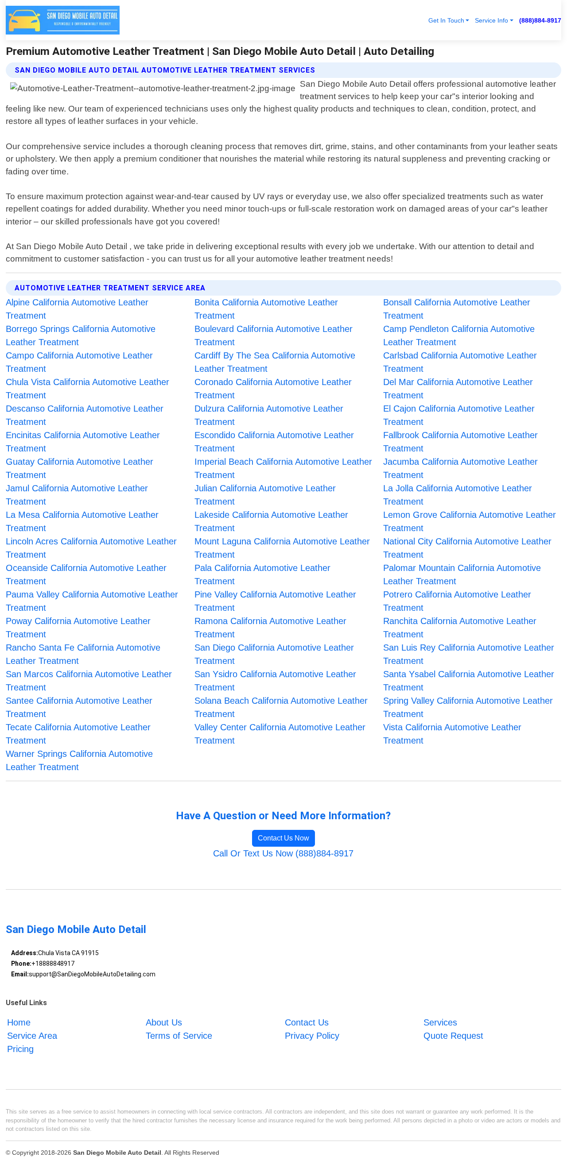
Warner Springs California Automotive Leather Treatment (79, 760)
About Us (164, 1022)
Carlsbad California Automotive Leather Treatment (460, 362)
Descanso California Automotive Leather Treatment (84, 415)
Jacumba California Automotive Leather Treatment (460, 468)
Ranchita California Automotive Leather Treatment (459, 627)
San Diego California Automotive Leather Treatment (274, 654)
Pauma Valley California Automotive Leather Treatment (92, 601)
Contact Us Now (283, 838)
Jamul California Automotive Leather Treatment (77, 494)
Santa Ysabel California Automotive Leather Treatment (468, 680)
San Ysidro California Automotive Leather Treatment (275, 680)
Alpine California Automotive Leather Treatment (77, 308)
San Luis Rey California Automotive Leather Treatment (468, 654)
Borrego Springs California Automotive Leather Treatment (80, 335)
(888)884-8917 (540, 20)
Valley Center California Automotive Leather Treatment (279, 733)
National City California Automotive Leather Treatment (467, 547)
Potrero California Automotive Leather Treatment (457, 601)
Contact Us (307, 1022)
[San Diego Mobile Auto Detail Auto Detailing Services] (63, 20)
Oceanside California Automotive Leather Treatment (86, 574)
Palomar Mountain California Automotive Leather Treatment (462, 574)
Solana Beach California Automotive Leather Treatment (281, 707)
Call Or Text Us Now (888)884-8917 (283, 853)
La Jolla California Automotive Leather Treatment (457, 494)
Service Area (32, 1036)
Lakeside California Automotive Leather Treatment (271, 521)
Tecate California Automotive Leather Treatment (78, 733)
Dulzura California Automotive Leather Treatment (268, 415)
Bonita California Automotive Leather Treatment (266, 308)
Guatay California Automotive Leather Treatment (79, 468)
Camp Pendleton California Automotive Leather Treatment (459, 335)
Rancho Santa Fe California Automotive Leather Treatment (83, 654)
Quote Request (453, 1036)
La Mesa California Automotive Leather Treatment (82, 521)
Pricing (20, 1049)
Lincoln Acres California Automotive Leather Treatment (91, 547)
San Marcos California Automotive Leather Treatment (89, 680)
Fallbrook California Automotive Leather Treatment (460, 441)
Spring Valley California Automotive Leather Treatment (468, 707)
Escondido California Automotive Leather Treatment (274, 441)
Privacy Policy (312, 1036)
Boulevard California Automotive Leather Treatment (273, 335)
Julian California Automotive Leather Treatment (265, 494)
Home (19, 1022)
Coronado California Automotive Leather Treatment (273, 388)
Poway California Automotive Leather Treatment (78, 627)
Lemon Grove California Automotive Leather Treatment (469, 521)
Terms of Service (179, 1036)
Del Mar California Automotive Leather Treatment (458, 388)
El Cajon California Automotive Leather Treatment (459, 415)
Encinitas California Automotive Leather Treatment (83, 441)
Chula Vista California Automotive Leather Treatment (87, 388)
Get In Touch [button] (446, 20)
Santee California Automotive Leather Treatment (79, 707)
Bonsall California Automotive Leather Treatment (456, 308)
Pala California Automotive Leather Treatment (262, 574)
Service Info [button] (491, 20)
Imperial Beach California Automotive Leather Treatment (283, 468)
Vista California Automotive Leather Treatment (452, 733)
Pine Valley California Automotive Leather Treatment (275, 601)
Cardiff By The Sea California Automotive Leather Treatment (274, 362)
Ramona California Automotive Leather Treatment (270, 627)
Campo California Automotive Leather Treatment (79, 362)
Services (440, 1022)
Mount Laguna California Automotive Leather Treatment (282, 547)
